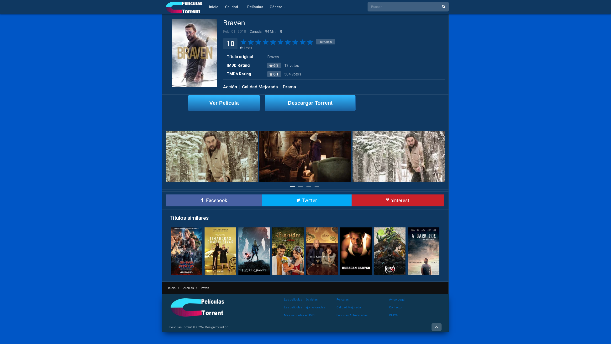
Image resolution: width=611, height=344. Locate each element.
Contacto (395, 307)
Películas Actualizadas (352, 315)
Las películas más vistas (301, 299)
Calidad (231, 7)
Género (276, 7)
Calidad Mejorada (260, 87)
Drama (289, 87)
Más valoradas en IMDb (300, 315)
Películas (255, 7)
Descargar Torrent (310, 103)
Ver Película (224, 103)
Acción (230, 87)
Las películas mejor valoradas (304, 307)
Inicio (213, 7)
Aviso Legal (397, 299)
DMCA (393, 315)
